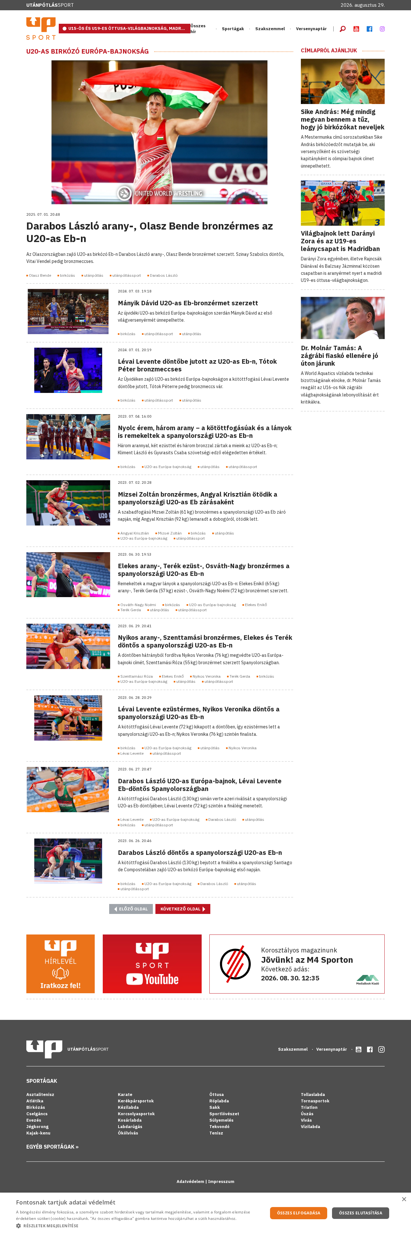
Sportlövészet (224, 1114)
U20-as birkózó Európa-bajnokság (87, 51)
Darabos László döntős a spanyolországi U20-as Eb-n (200, 852)
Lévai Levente (132, 753)
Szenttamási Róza (136, 676)
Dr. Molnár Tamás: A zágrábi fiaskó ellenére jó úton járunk (339, 355)
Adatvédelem (191, 1181)
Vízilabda (310, 1126)
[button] (138, 1226)
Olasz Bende (40, 275)
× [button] (403, 1199)
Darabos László (164, 275)
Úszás (307, 1114)
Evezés (33, 1120)
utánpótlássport (126, 275)
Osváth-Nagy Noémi (138, 604)
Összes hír (198, 28)
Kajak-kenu (38, 1133)
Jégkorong (37, 1126)
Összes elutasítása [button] (360, 1213)
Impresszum (221, 1181)
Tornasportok (315, 1101)
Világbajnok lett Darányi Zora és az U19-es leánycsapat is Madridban (340, 241)
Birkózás (35, 1107)
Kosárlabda (130, 1120)
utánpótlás (93, 275)
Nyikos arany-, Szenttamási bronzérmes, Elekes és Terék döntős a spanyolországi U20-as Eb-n (205, 641)
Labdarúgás (130, 1126)
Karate (125, 1094)
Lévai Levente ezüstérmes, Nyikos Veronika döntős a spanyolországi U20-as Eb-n (199, 713)
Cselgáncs (37, 1114)
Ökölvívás (128, 1133)
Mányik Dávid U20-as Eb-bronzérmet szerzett (188, 303)
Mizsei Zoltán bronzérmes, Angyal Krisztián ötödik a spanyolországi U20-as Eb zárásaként (197, 498)
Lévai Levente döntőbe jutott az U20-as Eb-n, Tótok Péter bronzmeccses (197, 365)
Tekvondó (219, 1126)
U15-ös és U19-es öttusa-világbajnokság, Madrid (127, 28)
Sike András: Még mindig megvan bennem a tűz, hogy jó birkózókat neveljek (342, 119)
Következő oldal (181, 909)
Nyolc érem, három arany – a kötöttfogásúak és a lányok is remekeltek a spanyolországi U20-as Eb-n (205, 431)
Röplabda (219, 1101)
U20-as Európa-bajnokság (167, 466)
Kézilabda (128, 1107)
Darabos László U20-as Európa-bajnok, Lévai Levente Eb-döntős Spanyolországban (200, 785)
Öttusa (216, 1094)
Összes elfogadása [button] (298, 1213)
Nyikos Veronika (207, 676)
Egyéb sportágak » (52, 1146)
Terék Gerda (130, 609)
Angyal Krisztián (134, 533)
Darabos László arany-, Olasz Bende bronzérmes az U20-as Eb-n (149, 232)
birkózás (67, 275)
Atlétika (34, 1101)
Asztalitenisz (40, 1094)
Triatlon (309, 1107)
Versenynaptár (311, 28)
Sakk (214, 1107)
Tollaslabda (313, 1094)
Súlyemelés (221, 1120)
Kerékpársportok (136, 1101)
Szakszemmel (270, 28)
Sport (50, 5)
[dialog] (205, 1213)
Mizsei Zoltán (170, 533)
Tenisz (216, 1133)
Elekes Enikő (256, 604)
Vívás (306, 1120)
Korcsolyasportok (136, 1114)
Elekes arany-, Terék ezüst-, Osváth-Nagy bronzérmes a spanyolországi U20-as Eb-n (204, 569)
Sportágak (41, 1081)
